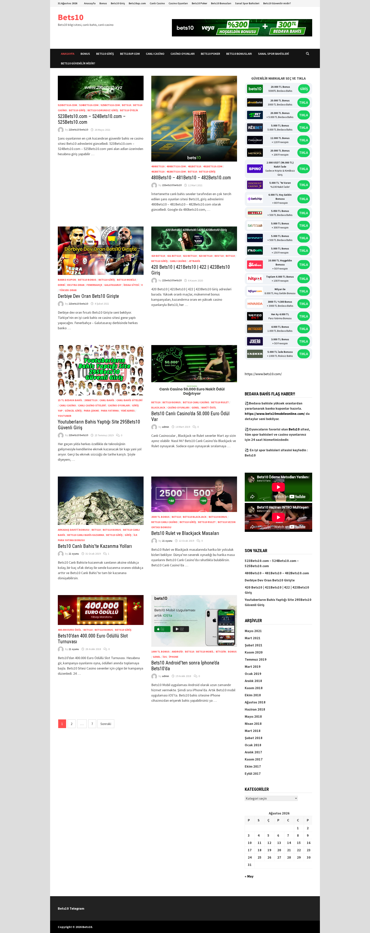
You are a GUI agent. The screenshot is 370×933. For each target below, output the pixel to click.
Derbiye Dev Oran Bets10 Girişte (88, 296)
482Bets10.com (176, 171)
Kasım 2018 (254, 688)
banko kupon (67, 279)
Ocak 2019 (253, 673)
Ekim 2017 (253, 766)
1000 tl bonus (160, 651)
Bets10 (70, 17)
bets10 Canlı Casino (196, 402)
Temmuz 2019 (256, 659)
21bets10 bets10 (78, 129)
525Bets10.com (110, 105)
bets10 (126, 105)
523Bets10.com (67, 105)
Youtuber (64, 416)
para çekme (91, 410)
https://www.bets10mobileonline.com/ (275, 413)
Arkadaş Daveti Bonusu (73, 529)
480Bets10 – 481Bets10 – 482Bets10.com (191, 177)
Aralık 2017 (253, 752)
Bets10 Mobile (126, 279)
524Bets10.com (88, 105)
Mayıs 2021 (253, 631)
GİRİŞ (304, 89)
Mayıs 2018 (253, 716)
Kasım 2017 (254, 759)
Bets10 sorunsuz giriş (102, 110)
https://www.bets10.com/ (263, 374)
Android (177, 651)
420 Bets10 (158, 256)
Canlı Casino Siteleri (92, 405)
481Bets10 (194, 166)
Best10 (219, 256)
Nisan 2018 (253, 723)
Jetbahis (194, 261)
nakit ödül (208, 407)
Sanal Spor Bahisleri (247, 3)
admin (165, 427)
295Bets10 (90, 400)
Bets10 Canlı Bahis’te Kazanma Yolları (95, 546)
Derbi (61, 285)
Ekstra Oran (75, 285)
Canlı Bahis (106, 400)
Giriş (128, 535)
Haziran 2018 (255, 709)
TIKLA (303, 102)
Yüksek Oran (68, 290)
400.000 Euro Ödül (69, 630)
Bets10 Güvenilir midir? (277, 3)
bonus (232, 651)
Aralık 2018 (253, 681)
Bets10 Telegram (71, 908)
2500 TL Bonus (160, 517)
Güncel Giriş (73, 410)
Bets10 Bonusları (221, 3)
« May (249, 876)
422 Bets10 (190, 256)
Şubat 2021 (253, 645)
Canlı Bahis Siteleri (129, 400)
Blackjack (158, 407)
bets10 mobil (205, 651)
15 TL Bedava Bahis (70, 400)
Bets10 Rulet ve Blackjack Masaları (185, 533)
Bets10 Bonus (87, 279)
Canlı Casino (157, 3)
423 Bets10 (205, 256)
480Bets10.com (176, 166)
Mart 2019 (253, 666)
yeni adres (128, 410)
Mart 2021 (253, 638)
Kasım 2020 (254, 652)
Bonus (103, 3)
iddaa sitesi (131, 285)
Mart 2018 (253, 730)
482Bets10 (157, 171)
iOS (165, 656)
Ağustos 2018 (255, 702)
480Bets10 (157, 166)
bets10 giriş (77, 110)
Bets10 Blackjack (195, 517)
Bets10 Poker (199, 3)
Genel (195, 407)
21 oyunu (74, 553)
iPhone (173, 656)
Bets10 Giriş (118, 3)
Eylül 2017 (253, 773)
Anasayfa (90, 3)
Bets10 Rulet (220, 402)
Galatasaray (112, 285)
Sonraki (105, 724)
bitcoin (221, 651)
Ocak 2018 (253, 745)
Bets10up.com (137, 3)
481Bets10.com (212, 166)
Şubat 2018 (253, 738)
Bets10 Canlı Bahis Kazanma (85, 535)
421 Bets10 (174, 256)
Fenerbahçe (94, 285)
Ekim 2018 (253, 695)
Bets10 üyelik (129, 110)
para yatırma (110, 410)
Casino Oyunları (178, 3)
